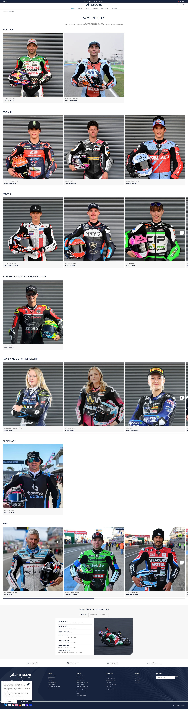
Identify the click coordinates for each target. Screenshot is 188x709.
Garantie (108, 686)
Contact (5, 1)
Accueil (5, 11)
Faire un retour (81, 680)
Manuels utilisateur (82, 688)
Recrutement (51, 688)
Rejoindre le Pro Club (54, 686)
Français (137, 675)
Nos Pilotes (51, 677)
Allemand (137, 680)
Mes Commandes (80, 678)
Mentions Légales (110, 680)
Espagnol (137, 678)
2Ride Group (51, 684)
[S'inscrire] (176, 677)
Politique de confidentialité (110, 677)
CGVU (107, 675)
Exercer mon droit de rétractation (82, 683)
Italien (137, 682)
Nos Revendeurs (52, 678)
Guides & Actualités (82, 691)
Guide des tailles (82, 695)
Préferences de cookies (178, 705)
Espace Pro (51, 680)
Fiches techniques (82, 690)
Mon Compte (79, 677)
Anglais (137, 677)
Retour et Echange (111, 684)
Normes (78, 693)
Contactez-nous (81, 675)
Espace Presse (52, 682)
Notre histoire (52, 675)
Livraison (108, 682)
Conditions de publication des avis (112, 689)
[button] (80, 8)
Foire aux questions (82, 686)
